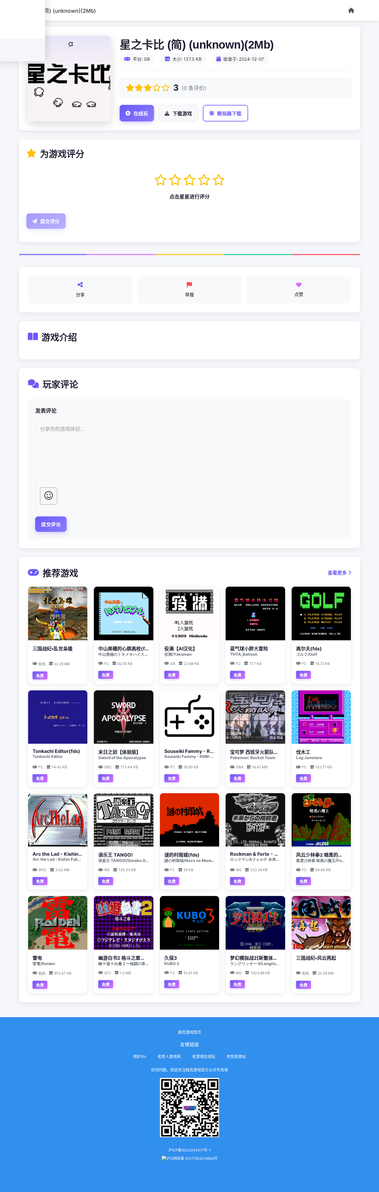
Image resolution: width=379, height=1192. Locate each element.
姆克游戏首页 (189, 1032)
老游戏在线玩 (203, 1056)
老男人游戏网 (169, 1056)
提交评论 (51, 524)
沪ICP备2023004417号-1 (189, 1150)
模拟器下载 (229, 113)
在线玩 (141, 113)
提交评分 (50, 221)
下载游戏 (182, 113)
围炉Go (139, 1056)
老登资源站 (236, 1056)
